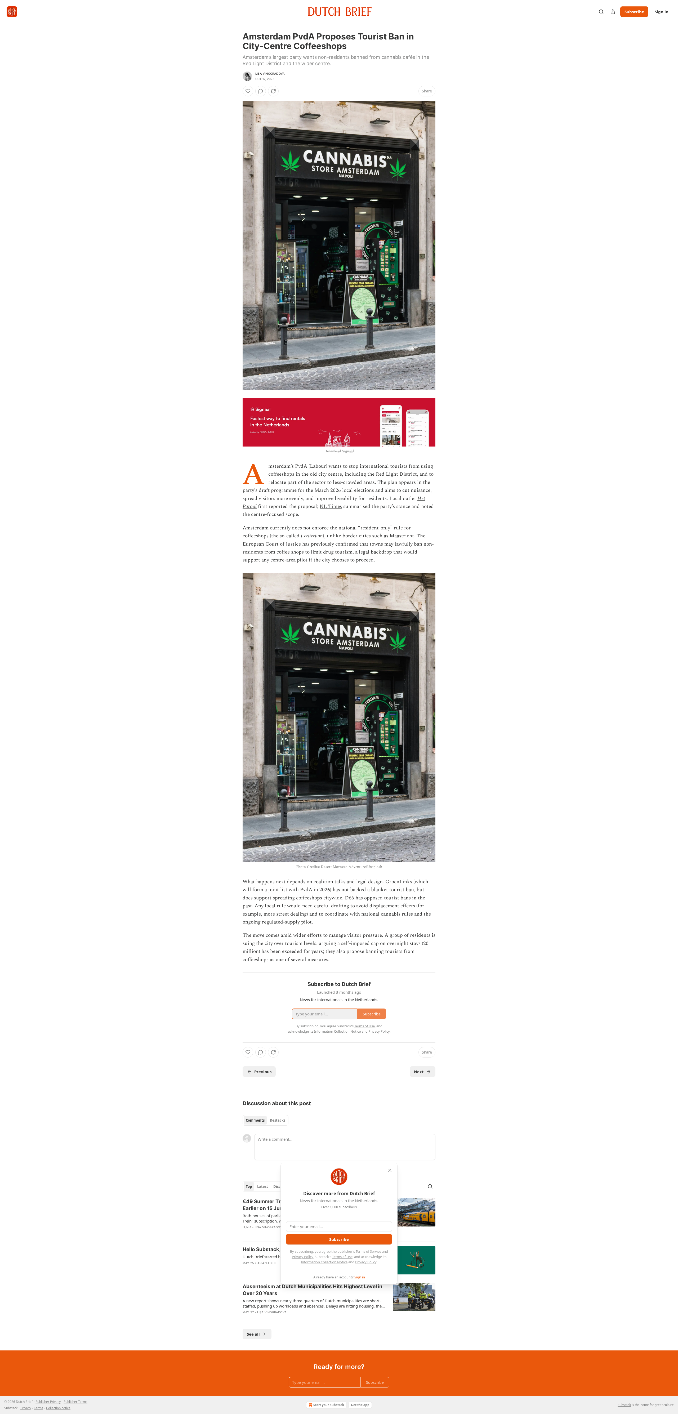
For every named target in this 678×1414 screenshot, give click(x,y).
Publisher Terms (75, 1401)
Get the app (360, 1405)
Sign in (661, 11)
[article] (339, 1302)
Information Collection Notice (324, 1262)
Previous (262, 1071)
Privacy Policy (302, 1256)
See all (253, 1334)
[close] (390, 1170)
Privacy (25, 1408)
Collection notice (58, 1408)
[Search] (601, 11)
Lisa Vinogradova (270, 73)
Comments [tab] (255, 1120)
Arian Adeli (266, 1263)
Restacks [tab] (277, 1120)
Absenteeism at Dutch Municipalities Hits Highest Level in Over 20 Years (312, 1289)
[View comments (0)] (260, 91)
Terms (38, 1408)
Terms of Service (368, 1251)
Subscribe (634, 11)
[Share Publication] (613, 11)
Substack (624, 1405)
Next (419, 1071)
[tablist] (265, 1120)
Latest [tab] (262, 1186)
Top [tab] (249, 1186)
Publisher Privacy (48, 1401)
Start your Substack (328, 1405)
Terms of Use (342, 1256)
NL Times (331, 506)
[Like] (248, 91)
